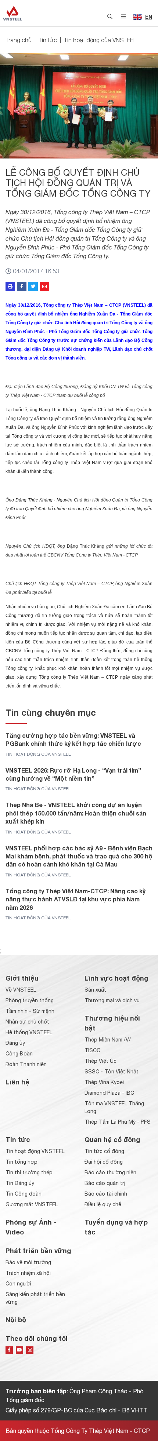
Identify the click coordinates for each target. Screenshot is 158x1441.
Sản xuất (95, 990)
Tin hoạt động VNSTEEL (35, 1151)
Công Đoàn (19, 1054)
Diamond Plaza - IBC (109, 1093)
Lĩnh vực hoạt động (116, 978)
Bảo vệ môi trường (28, 1262)
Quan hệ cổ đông (112, 1139)
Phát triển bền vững (38, 1251)
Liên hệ (17, 1082)
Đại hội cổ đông (104, 1162)
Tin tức (48, 40)
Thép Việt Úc (100, 1061)
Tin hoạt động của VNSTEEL (100, 40)
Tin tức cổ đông (104, 1151)
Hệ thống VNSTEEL (29, 1032)
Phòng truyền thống (30, 1000)
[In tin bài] (10, 286)
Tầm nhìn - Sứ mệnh (30, 1011)
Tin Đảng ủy (20, 1183)
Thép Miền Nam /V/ (108, 1040)
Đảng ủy (15, 1043)
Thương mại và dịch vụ (112, 1000)
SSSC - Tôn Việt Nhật (112, 1072)
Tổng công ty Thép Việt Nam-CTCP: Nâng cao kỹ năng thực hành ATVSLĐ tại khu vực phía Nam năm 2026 (76, 899)
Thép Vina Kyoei (104, 1082)
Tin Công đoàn (24, 1194)
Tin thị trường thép (29, 1172)
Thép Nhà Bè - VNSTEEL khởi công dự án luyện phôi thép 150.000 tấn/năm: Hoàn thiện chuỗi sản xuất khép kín (76, 813)
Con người (18, 1284)
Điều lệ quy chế (103, 1204)
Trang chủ (19, 40)
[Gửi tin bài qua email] (44, 286)
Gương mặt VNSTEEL (32, 1204)
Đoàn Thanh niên (26, 1064)
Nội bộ (16, 1320)
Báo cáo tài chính (106, 1194)
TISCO (93, 1050)
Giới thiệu (22, 978)
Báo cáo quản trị (105, 1183)
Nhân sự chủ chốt (27, 1022)
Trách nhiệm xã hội (28, 1273)
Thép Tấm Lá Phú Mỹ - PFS (118, 1122)
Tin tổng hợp (21, 1162)
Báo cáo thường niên (110, 1172)
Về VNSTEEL (21, 990)
